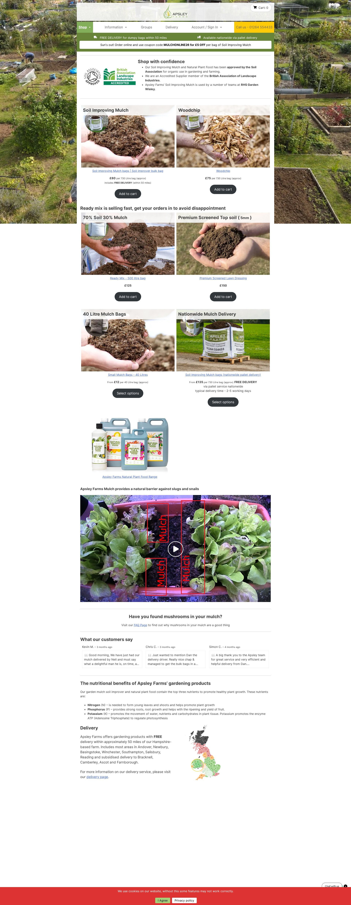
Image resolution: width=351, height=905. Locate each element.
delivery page (97, 777)
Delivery (172, 27)
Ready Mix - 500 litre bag (128, 278)
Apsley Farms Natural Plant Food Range (129, 477)
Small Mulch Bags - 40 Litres (128, 375)
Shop (83, 27)
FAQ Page (140, 625)
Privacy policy (184, 900)
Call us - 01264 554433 (254, 27)
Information (114, 27)
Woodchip (223, 171)
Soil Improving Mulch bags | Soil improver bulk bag (127, 171)
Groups (146, 27)
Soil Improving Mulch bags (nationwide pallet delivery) (223, 375)
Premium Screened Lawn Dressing (223, 278)
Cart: (263, 8)
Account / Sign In (205, 27)
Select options (128, 393)
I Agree (163, 900)
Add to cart (128, 194)
